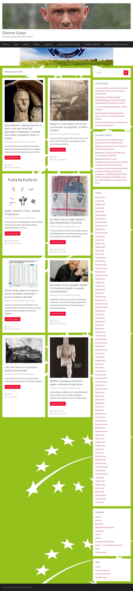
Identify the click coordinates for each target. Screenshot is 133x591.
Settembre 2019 (101, 474)
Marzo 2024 (99, 293)
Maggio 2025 (100, 247)
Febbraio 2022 (100, 371)
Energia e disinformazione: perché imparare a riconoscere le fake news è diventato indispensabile (111, 91)
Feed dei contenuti (102, 570)
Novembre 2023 (101, 304)
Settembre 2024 (101, 275)
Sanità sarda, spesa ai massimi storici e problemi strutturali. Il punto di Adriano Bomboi (21, 293)
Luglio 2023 (99, 314)
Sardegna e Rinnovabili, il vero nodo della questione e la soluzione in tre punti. (111, 180)
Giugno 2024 (100, 286)
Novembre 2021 (101, 382)
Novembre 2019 (101, 467)
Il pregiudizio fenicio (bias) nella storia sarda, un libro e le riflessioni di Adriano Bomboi (110, 116)
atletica (37, 44)
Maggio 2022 (100, 360)
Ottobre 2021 (100, 385)
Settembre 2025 (101, 233)
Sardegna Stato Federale (104, 542)
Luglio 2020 (99, 438)
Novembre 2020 (101, 424)
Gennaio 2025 (100, 261)
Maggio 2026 (100, 204)
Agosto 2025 (100, 236)
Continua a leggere (12, 157)
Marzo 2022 (99, 368)
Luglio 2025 (99, 240)
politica (26, 44)
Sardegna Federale (92, 44)
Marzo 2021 (99, 410)
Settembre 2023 (101, 307)
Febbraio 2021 (100, 414)
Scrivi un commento (14, 167)
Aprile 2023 (99, 325)
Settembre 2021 (101, 389)
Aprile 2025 (99, 251)
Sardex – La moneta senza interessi (108, 545)
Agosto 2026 (100, 197)
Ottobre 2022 (100, 346)
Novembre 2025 (101, 226)
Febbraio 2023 (100, 332)
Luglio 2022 (99, 353)
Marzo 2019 (99, 492)
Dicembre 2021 (101, 378)
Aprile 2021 (99, 407)
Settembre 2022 (101, 350)
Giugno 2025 (100, 243)
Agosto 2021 (99, 392)
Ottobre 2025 (100, 229)
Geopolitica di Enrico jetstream (117, 44)
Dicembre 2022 (101, 339)
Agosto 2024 (100, 279)
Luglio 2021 (99, 396)
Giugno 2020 (100, 442)
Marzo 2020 (99, 453)
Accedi (97, 567)
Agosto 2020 (100, 435)
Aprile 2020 (99, 449)
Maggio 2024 (100, 290)
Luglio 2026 (99, 201)
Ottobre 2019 (100, 470)
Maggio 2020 (100, 446)
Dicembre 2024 (101, 265)
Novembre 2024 (101, 268)
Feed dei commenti (102, 574)
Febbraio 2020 (100, 456)
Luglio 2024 (99, 282)
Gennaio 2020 (100, 460)
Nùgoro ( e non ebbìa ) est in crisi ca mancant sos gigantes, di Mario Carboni (68, 127)
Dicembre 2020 (101, 421)
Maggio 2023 (100, 321)
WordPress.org (101, 577)
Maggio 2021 (100, 403)
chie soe (6, 44)
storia (16, 44)
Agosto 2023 (100, 311)
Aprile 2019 (99, 488)
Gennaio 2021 (100, 417)
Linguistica (48, 44)
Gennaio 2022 (100, 375)
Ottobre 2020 (100, 428)
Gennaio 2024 (100, 300)
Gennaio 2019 (100, 499)
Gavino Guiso (14, 32)
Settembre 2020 (101, 431)
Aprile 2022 (99, 364)
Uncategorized (101, 552)
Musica (98, 534)
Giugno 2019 (100, 481)
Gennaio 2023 (100, 336)
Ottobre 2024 (100, 272)
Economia (56, 321)
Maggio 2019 (100, 485)
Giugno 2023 (100, 318)
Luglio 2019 (99, 477)
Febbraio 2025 (100, 258)
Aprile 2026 (99, 208)
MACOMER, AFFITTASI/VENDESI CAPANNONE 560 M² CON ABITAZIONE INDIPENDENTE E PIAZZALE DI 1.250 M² (110, 100)
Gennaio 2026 (100, 219)
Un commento (12, 397)
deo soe (98, 520)
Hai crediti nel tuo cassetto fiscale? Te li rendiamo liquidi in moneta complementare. (69, 288)
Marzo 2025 (99, 254)
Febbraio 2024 (100, 297)
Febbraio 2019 (100, 495)
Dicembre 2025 (101, 222)
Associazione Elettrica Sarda (69, 44)
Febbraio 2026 (100, 215)
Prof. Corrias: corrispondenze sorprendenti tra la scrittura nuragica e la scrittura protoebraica (111, 162)
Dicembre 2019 (101, 463)
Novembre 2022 (101, 343)
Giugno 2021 (100, 399)
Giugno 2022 (100, 357)
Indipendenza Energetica (104, 527)
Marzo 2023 (99, 329)
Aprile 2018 (99, 502)
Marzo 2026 (99, 211)
